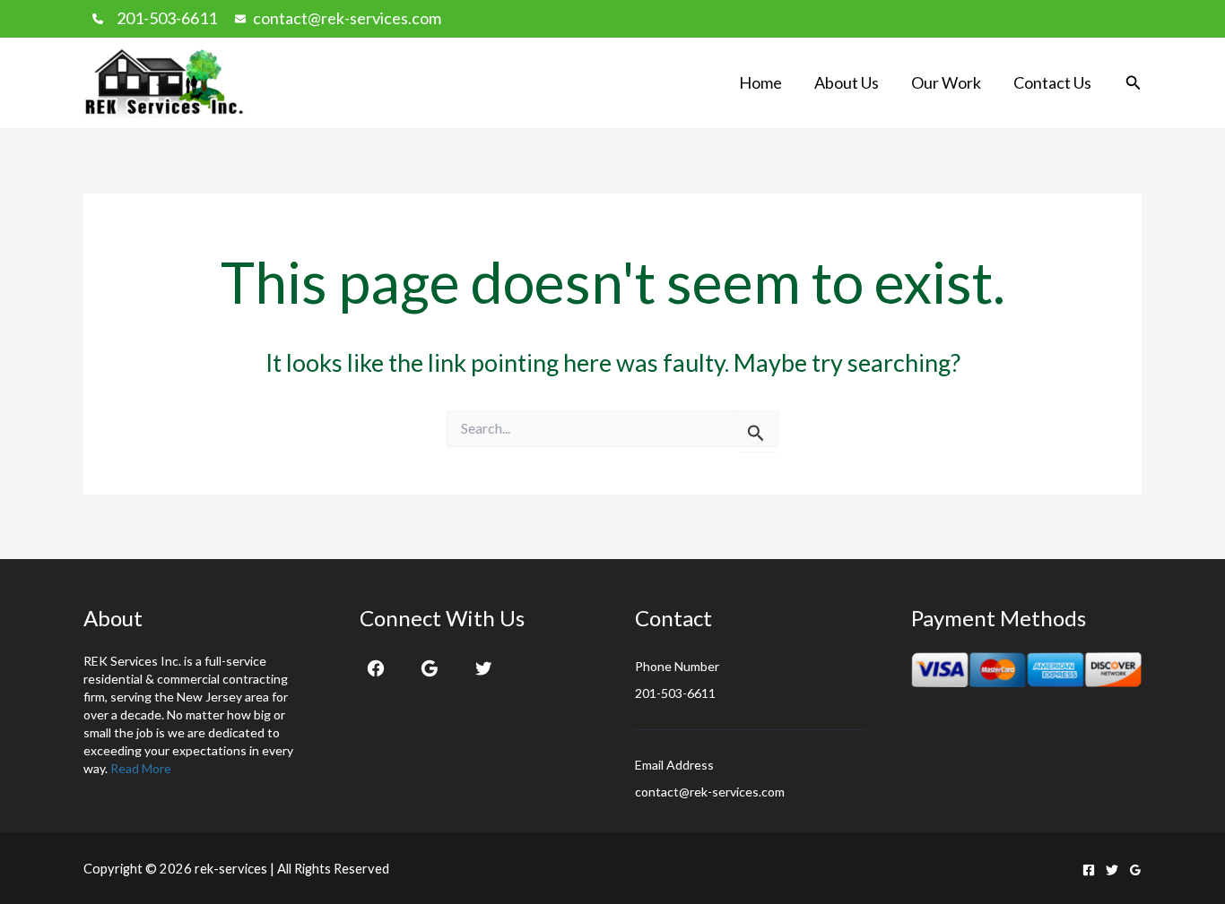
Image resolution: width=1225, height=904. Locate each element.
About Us (846, 82)
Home (760, 82)
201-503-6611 (167, 18)
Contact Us (1052, 82)
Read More (140, 768)
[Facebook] (376, 668)
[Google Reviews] (1135, 870)
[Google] (429, 668)
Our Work (946, 82)
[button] (1133, 83)
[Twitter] (483, 668)
